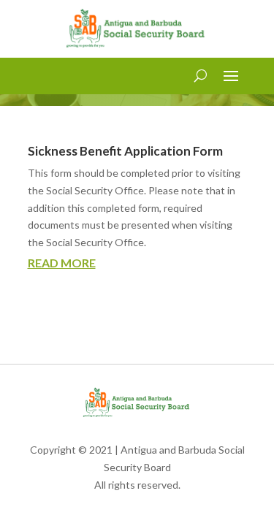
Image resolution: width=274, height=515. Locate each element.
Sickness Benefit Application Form (125, 151)
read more (62, 263)
